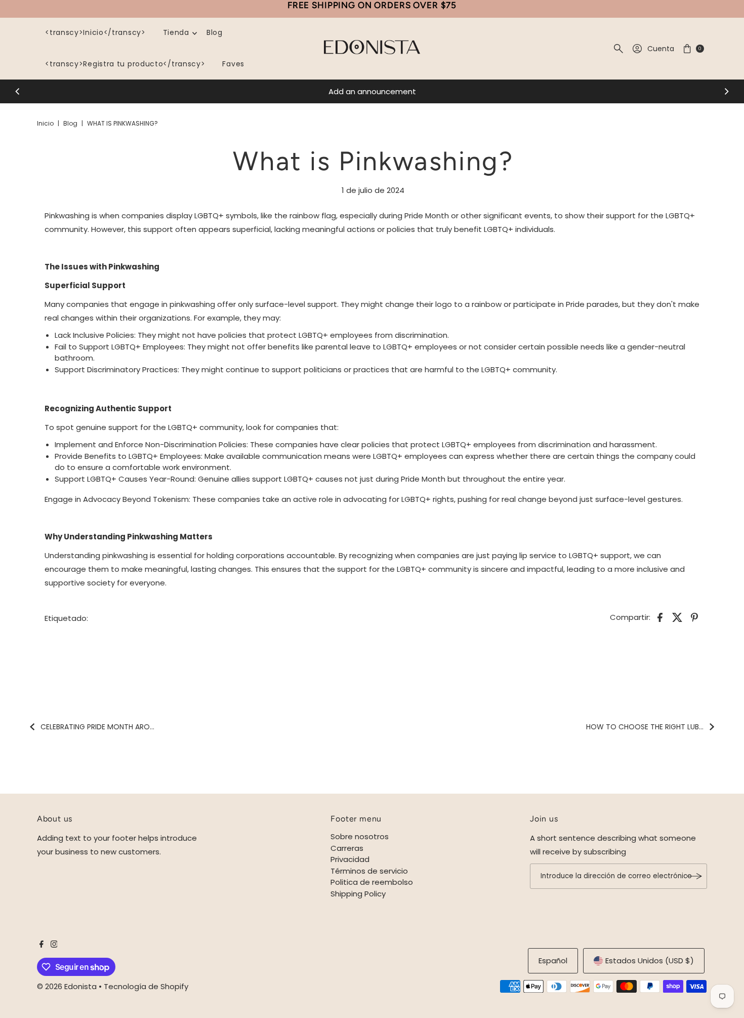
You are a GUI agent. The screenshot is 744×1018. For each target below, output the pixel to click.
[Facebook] (41, 945)
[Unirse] (694, 876)
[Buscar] (618, 48)
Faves (233, 64)
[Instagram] (54, 945)
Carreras (346, 848)
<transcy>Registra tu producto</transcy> (125, 64)
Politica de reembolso (371, 882)
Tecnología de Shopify (146, 986)
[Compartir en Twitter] (677, 616)
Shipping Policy (358, 893)
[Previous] (18, 92)
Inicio (45, 123)
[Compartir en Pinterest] (694, 616)
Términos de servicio (369, 871)
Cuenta (660, 49)
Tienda (176, 32)
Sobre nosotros (359, 836)
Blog (214, 32)
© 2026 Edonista (67, 986)
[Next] (726, 92)
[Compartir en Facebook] (660, 616)
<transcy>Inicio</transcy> (95, 32)
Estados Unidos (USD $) (649, 960)
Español (553, 960)
